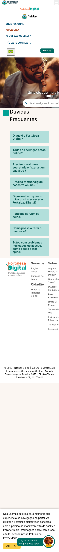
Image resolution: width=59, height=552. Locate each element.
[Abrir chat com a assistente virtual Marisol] (48, 542)
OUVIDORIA (12, 29)
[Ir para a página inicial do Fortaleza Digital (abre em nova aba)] (16, 269)
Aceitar (11, 546)
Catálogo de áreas (37, 277)
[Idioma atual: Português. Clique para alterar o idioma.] (11, 52)
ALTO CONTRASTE (21, 42)
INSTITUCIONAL (15, 23)
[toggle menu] (56, 2)
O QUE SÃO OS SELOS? (18, 35)
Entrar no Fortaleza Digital (35, 292)
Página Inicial (34, 270)
